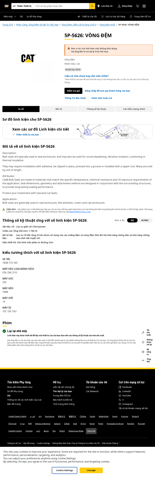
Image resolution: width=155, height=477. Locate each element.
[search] (92, 6)
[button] (107, 91)
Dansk (92, 416)
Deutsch (135, 416)
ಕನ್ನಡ (75, 423)
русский (141, 423)
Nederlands (104, 416)
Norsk (92, 423)
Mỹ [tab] (132, 220)
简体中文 (61, 416)
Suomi (114, 416)
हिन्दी (30, 423)
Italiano (57, 423)
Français (124, 416)
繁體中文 (72, 416)
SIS (8, 395)
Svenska (29, 431)
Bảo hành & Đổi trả (62, 399)
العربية (32, 416)
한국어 (83, 423)
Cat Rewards (92, 391)
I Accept (91, 470)
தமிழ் (38, 431)
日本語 (66, 423)
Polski (100, 423)
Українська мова (75, 431)
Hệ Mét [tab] (145, 220)
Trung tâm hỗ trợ (61, 395)
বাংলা (40, 416)
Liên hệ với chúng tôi (63, 387)
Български (49, 416)
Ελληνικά (12, 423)
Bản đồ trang (14, 404)
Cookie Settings (43, 443)
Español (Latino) (15, 431)
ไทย (54, 431)
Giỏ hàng (90, 387)
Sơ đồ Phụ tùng (15, 391)
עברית (22, 423)
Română (130, 423)
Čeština (83, 416)
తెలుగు (46, 431)
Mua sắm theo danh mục (20, 387)
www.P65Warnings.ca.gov (80, 211)
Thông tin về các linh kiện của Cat (24, 399)
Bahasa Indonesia (42, 423)
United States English (17, 416)
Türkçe (62, 431)
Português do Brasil (115, 423)
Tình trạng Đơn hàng (63, 404)
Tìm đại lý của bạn (62, 391)
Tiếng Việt (91, 431)
